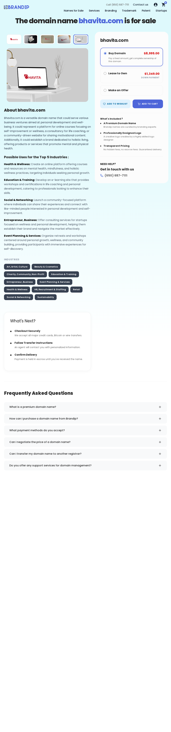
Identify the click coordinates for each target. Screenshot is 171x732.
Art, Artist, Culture (17, 266)
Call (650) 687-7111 (117, 4)
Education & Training (63, 274)
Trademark (129, 11)
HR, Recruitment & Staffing (50, 289)
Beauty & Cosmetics (46, 266)
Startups (161, 11)
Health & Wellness (17, 289)
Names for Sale (73, 11)
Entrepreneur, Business (20, 282)
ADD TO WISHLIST (117, 103)
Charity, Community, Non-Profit (25, 274)
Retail (76, 289)
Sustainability (45, 297)
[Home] (16, 8)
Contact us (140, 5)
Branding (111, 11)
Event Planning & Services (55, 282)
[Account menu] (155, 4)
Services (94, 11)
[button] (14, 39)
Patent (146, 11)
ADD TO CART (150, 103)
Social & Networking (18, 297)
